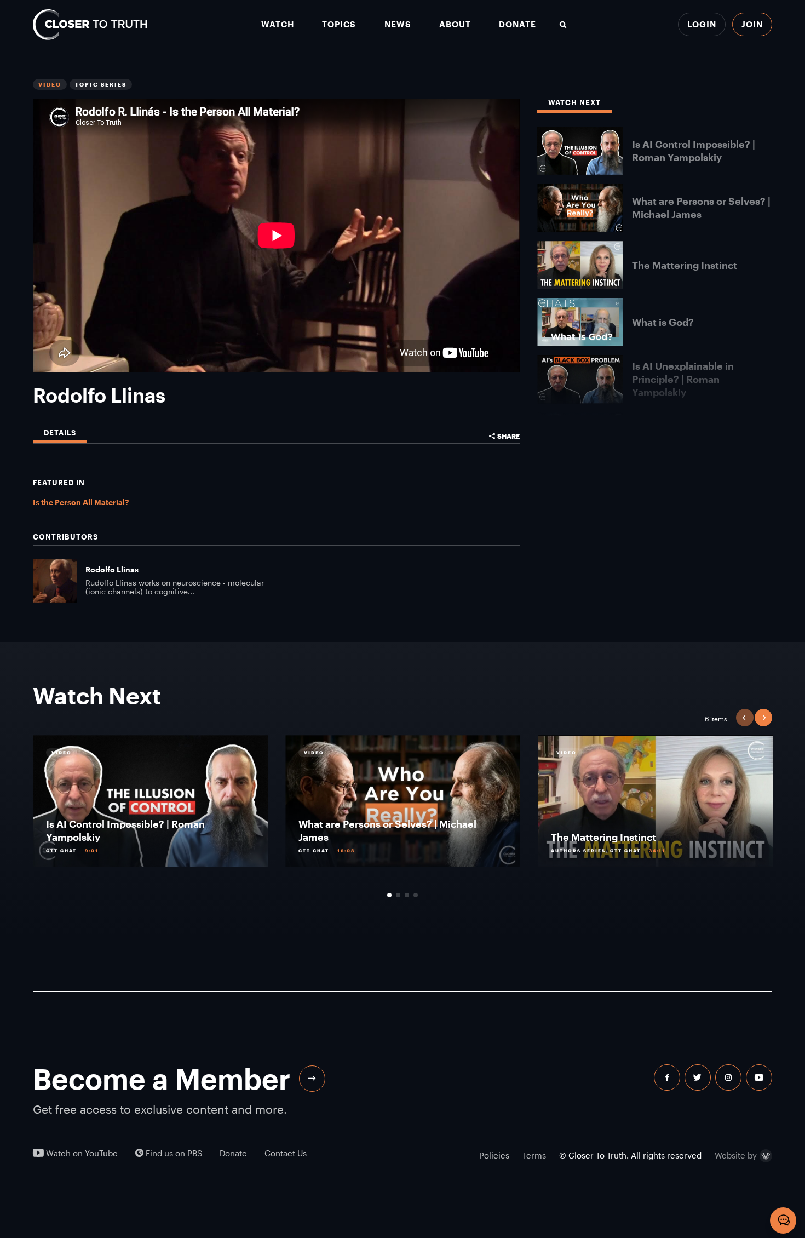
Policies (494, 1155)
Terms (534, 1155)
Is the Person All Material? (81, 502)
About (455, 24)
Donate (517, 24)
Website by (736, 1155)
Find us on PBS (172, 1153)
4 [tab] (415, 895)
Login (701, 24)
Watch (277, 24)
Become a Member (161, 1078)
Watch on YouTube (81, 1153)
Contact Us (285, 1153)
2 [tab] (398, 895)
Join (752, 24)
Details (60, 433)
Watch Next (574, 103)
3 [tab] (407, 895)
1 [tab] (389, 895)
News (397, 24)
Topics (339, 24)
